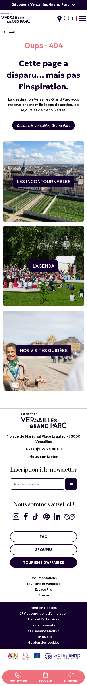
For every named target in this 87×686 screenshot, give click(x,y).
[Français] (74, 18)
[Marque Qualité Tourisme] (26, 655)
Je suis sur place (59, 18)
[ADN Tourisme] (12, 655)
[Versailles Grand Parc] (62, 655)
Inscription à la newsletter (43, 470)
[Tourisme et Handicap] (37, 655)
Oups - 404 (43, 45)
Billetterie (70, 680)
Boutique (45, 680)
